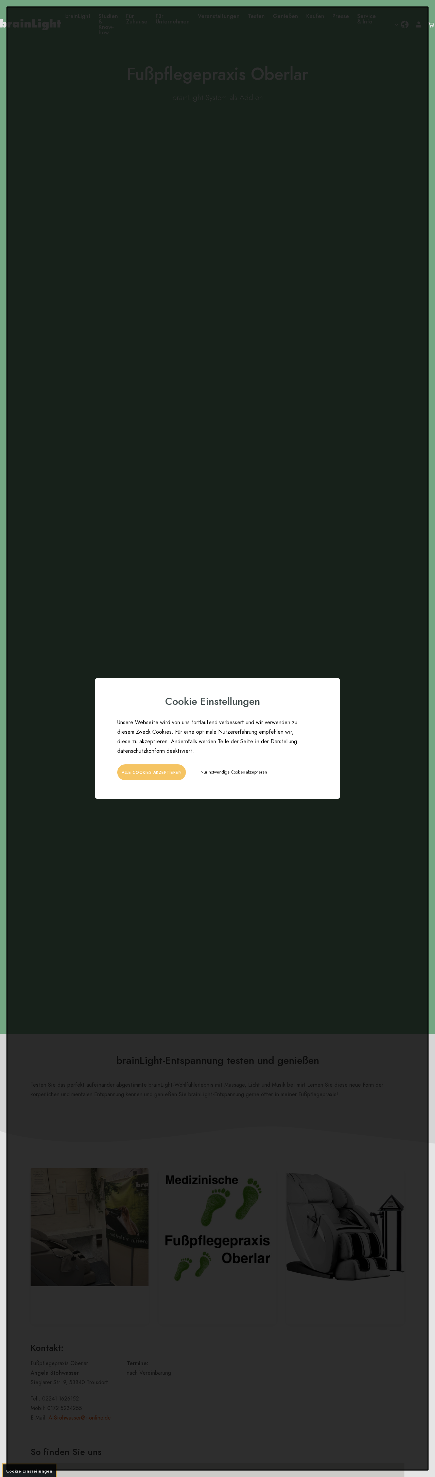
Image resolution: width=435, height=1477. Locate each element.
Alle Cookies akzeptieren (151, 772)
